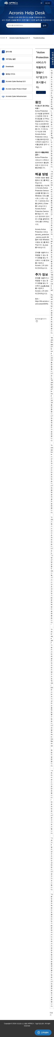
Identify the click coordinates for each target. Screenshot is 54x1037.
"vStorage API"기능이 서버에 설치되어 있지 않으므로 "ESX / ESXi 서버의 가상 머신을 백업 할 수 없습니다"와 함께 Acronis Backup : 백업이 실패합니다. (52, 698)
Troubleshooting (38, 38)
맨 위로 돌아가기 (40, 319)
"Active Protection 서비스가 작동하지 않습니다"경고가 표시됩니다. (52, 203)
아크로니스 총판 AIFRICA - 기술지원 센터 (3, 37)
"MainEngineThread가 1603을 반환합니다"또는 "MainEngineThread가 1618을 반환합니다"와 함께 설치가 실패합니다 (52, 389)
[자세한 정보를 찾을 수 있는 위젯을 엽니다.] (43, 1033)
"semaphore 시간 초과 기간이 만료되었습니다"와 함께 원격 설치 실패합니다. (52, 479)
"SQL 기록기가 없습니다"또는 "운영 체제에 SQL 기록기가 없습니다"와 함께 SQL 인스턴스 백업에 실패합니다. (52, 119)
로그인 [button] (47, 3)
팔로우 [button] (41, 92)
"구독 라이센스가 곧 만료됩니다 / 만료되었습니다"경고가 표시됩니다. (52, 802)
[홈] (12, 3)
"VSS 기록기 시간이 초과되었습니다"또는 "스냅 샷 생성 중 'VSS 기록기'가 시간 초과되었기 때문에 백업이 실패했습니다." (52, 571)
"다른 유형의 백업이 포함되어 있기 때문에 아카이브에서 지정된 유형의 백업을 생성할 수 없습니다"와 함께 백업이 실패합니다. (52, 950)
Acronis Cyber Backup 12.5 (19, 38)
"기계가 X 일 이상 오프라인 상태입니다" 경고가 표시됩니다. (52, 863)
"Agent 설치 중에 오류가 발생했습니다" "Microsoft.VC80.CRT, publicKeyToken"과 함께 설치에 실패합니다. (52, 286)
